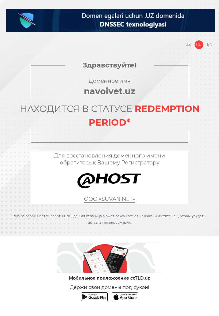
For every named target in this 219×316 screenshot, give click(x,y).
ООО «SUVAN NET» (109, 199)
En (209, 44)
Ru (199, 44)
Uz (188, 44)
